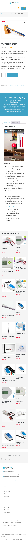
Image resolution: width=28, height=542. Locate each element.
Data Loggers (7, 13)
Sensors (13, 13)
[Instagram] (15, 480)
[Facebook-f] (10, 480)
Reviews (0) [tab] (15, 122)
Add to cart (12, 75)
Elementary (16, 85)
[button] (24, 22)
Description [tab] (7, 122)
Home (2, 13)
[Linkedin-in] (18, 480)
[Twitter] (13, 480)
